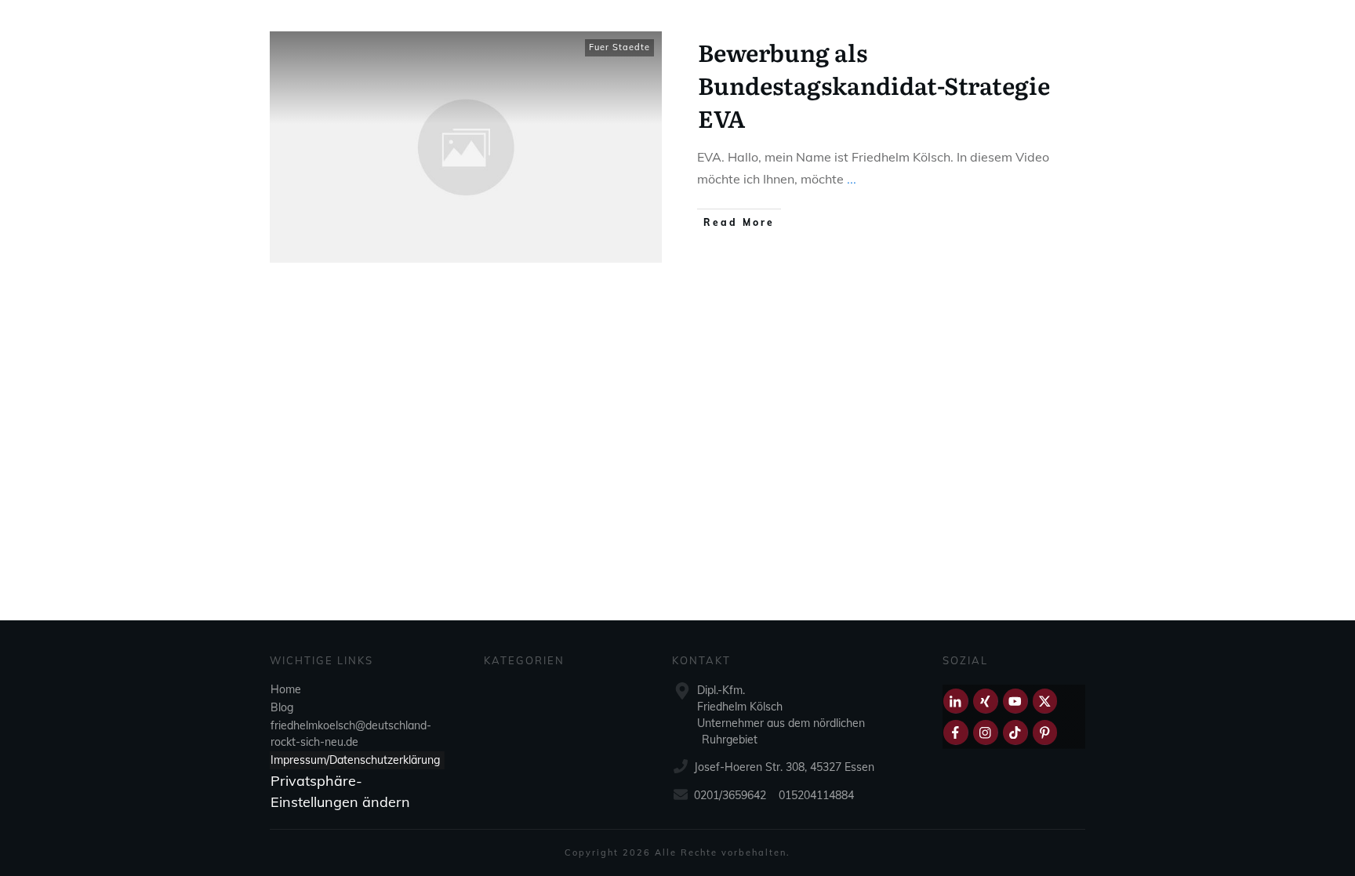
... (851, 179)
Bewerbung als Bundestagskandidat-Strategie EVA (874, 85)
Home (286, 689)
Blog (282, 707)
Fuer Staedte (619, 47)
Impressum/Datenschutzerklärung (355, 760)
